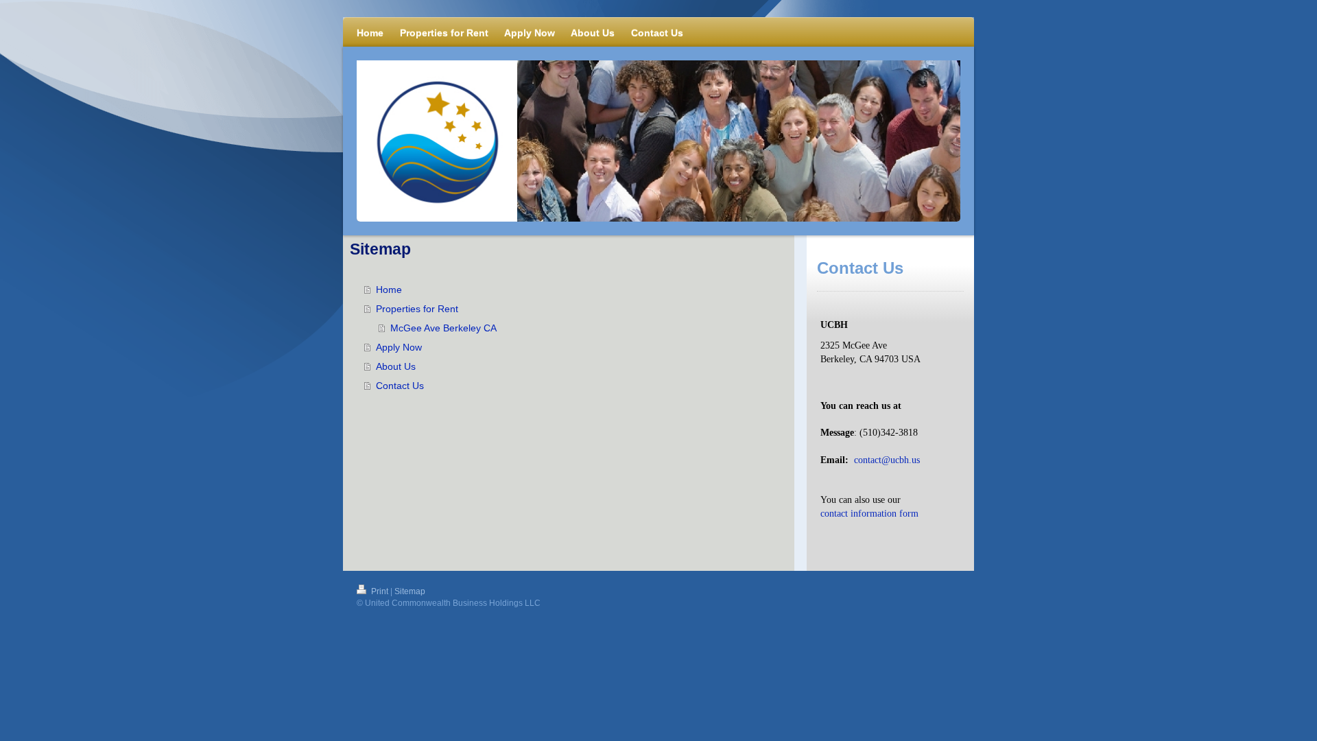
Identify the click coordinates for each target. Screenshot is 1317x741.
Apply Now (399, 347)
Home (389, 289)
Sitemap (409, 591)
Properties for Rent (417, 308)
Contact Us (400, 385)
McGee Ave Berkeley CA (443, 327)
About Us (396, 366)
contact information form (869, 513)
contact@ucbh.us (887, 460)
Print (379, 591)
